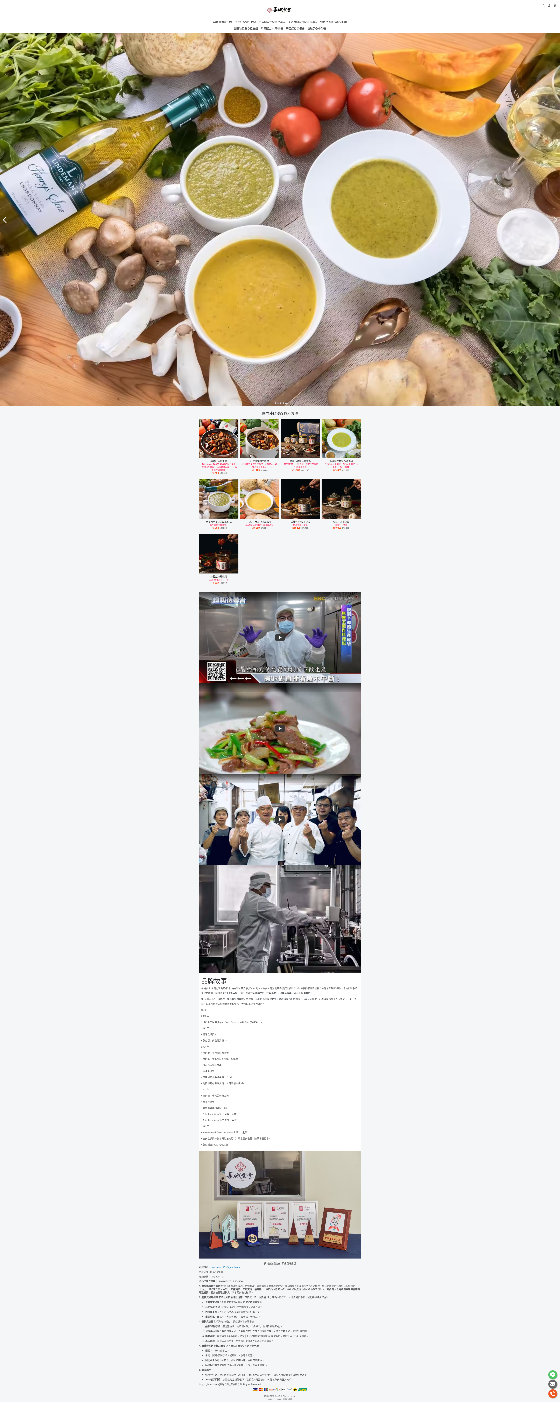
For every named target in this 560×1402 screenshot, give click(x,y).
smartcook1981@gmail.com (225, 1267)
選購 (220, 453)
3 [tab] (280, 403)
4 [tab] (283, 403)
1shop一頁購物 (282, 1399)
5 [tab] (285, 403)
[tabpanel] (280, 219)
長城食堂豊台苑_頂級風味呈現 (280, 1263)
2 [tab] (277, 403)
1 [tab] (275, 403)
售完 (260, 514)
